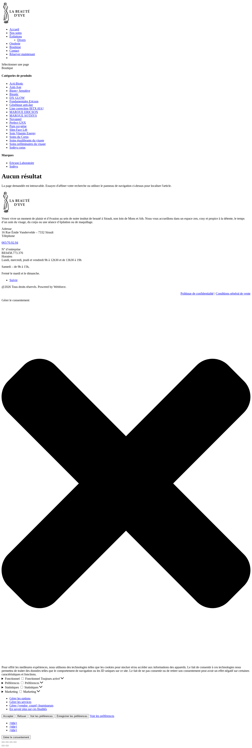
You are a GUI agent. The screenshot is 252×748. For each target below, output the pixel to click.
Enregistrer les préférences (72, 716)
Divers (21, 40)
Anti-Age (15, 87)
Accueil (14, 29)
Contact (14, 50)
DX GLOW (17, 97)
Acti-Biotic (16, 83)
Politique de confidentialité (197, 293)
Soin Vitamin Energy (22, 133)
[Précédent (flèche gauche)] (3, 745)
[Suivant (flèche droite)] (7, 745)
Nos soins (15, 33)
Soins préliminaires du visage (27, 144)
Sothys (13, 166)
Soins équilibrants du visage (26, 140)
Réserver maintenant (22, 54)
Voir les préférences (41, 716)
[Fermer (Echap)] (15, 742)
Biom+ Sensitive (19, 90)
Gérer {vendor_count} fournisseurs (31, 705)
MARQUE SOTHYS (23, 115)
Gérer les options (20, 698)
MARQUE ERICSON (23, 112)
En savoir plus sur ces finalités (28, 709)
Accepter (8, 716)
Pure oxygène (18, 126)
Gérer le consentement (16, 737)
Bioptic (14, 94)
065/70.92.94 (10, 242)
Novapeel (15, 119)
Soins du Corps (19, 137)
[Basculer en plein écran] (7, 742)
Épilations (15, 36)
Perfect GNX (17, 122)
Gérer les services (20, 702)
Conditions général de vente (233, 293)
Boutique (15, 47)
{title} (13, 723)
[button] (126, 484)
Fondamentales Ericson (23, 101)
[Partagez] (11, 742)
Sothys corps (17, 147)
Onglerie (14, 43)
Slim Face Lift (18, 129)
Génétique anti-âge (21, 105)
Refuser (21, 716)
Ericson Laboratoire (21, 163)
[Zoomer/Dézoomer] (3, 742)
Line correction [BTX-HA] (26, 108)
